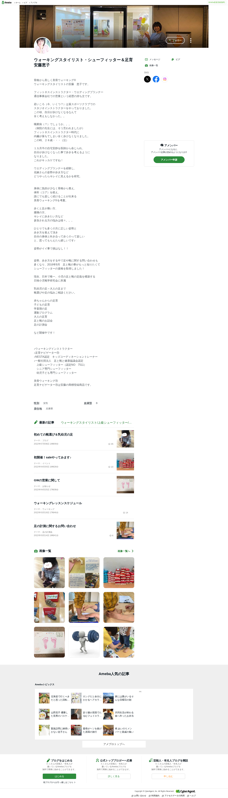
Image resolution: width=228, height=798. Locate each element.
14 (127, 513)
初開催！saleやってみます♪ (52, 457)
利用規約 (155, 795)
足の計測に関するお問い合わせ (55, 526)
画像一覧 (153, 65)
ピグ (178, 59)
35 (112, 444)
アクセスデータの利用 (175, 795)
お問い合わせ (140, 795)
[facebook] (156, 79)
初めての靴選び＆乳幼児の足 (53, 434)
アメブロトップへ (114, 744)
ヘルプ (193, 795)
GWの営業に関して (47, 480)
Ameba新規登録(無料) (216, 2)
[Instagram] (164, 79)
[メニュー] (190, 40)
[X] (147, 79)
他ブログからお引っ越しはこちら (58, 782)
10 (112, 467)
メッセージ (154, 59)
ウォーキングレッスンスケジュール (58, 503)
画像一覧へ (124, 551)
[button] (175, 40)
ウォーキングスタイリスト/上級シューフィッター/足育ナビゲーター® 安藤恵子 (115, 422)
